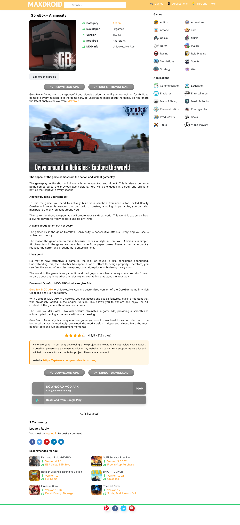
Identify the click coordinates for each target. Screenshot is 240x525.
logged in (51, 433)
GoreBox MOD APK (41, 289)
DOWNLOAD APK (67, 87)
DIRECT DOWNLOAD (113, 87)
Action (117, 23)
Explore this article (44, 76)
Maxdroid (73, 101)
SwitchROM (119, 519)
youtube (132, 508)
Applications (161, 77)
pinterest (107, 508)
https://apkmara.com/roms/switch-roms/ (69, 360)
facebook (115, 508)
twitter (123, 508)
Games (157, 14)
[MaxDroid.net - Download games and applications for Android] (45, 5)
